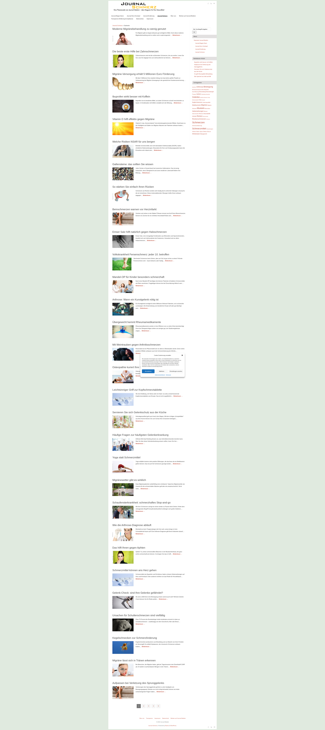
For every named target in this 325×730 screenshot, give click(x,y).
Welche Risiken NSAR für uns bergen (133, 141)
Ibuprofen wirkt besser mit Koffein (131, 96)
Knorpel (203, 99)
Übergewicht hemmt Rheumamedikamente (136, 322)
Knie (200, 100)
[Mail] (214, 3)
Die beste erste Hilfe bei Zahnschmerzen (135, 51)
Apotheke (194, 87)
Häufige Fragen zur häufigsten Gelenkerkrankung (140, 434)
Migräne (204, 105)
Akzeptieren (148, 371)
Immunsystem (195, 100)
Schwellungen (209, 129)
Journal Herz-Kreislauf (133, 16)
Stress (205, 131)
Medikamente (196, 105)
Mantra (167, 725)
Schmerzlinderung (197, 125)
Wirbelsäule (196, 134)
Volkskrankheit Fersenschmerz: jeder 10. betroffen (140, 254)
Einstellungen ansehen (176, 371)
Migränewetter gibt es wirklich (129, 480)
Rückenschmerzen (199, 119)
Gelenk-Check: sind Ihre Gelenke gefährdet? (137, 592)
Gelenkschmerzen (204, 97)
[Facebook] (208, 3)
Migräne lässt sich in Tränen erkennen (134, 660)
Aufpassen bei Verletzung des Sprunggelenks (138, 683)
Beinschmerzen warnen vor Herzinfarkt (134, 209)
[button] (182, 355)
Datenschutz (140, 19)
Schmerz (208, 119)
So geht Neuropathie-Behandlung (203, 74)
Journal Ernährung (148, 16)
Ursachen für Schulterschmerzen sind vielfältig (138, 615)
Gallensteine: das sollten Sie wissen (132, 164)
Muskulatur (207, 108)
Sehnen (194, 131)
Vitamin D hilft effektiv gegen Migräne (133, 119)
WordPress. (173, 725)
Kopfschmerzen (197, 102)
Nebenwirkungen (198, 111)
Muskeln (200, 108)
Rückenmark (205, 116)
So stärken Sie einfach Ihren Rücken (133, 186)
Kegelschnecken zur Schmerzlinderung (134, 637)
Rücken (199, 116)
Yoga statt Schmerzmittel (126, 457)
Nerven (205, 111)
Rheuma (201, 113)
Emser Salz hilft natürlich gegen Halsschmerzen (139, 231)
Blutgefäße (206, 89)
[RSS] (211, 3)
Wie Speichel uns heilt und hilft (202, 76)
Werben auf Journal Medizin (187, 16)
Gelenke (196, 97)
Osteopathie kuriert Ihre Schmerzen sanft (135, 367)
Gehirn (198, 94)
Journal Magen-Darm (117, 16)
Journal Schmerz (162, 16)
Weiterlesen (177, 35)
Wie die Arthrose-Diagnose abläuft (131, 525)
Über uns (173, 16)
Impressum (168, 374)
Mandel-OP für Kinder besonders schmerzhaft (138, 277)
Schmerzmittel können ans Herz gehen (134, 570)
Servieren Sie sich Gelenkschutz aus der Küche (139, 412)
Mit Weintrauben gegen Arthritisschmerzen (136, 344)
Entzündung (202, 91)
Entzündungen (210, 91)
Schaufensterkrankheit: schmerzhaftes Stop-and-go (141, 502)
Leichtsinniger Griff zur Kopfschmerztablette (137, 389)
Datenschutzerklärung (160, 374)
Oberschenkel (195, 113)
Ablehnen (161, 371)
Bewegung (208, 87)
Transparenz (149, 718)
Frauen (194, 94)
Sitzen (198, 131)
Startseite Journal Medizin (201, 40)
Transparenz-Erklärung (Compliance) (122, 19)
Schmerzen (198, 122)
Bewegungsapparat (196, 89)
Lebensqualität (206, 102)
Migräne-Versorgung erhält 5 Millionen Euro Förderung (143, 74)
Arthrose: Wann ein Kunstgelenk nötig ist (135, 299)
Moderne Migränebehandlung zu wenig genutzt (139, 28)
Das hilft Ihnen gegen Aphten (128, 547)
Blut (202, 89)
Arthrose (199, 87)
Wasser (209, 131)
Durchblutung (195, 91)
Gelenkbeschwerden (205, 94)
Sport (201, 131)
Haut (209, 97)
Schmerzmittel (199, 128)
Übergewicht (203, 134)
